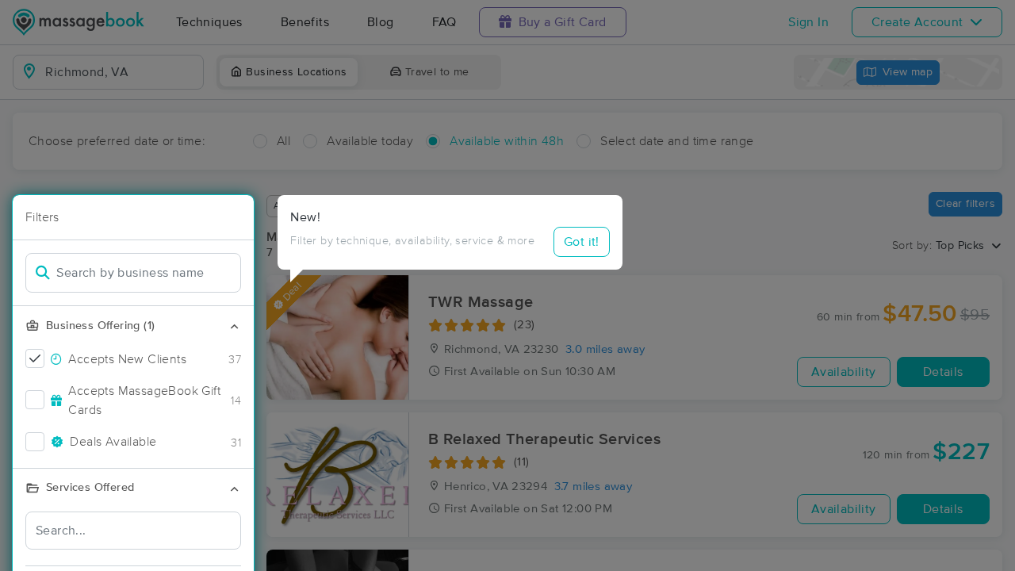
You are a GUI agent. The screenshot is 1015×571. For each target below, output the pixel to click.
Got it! (581, 242)
